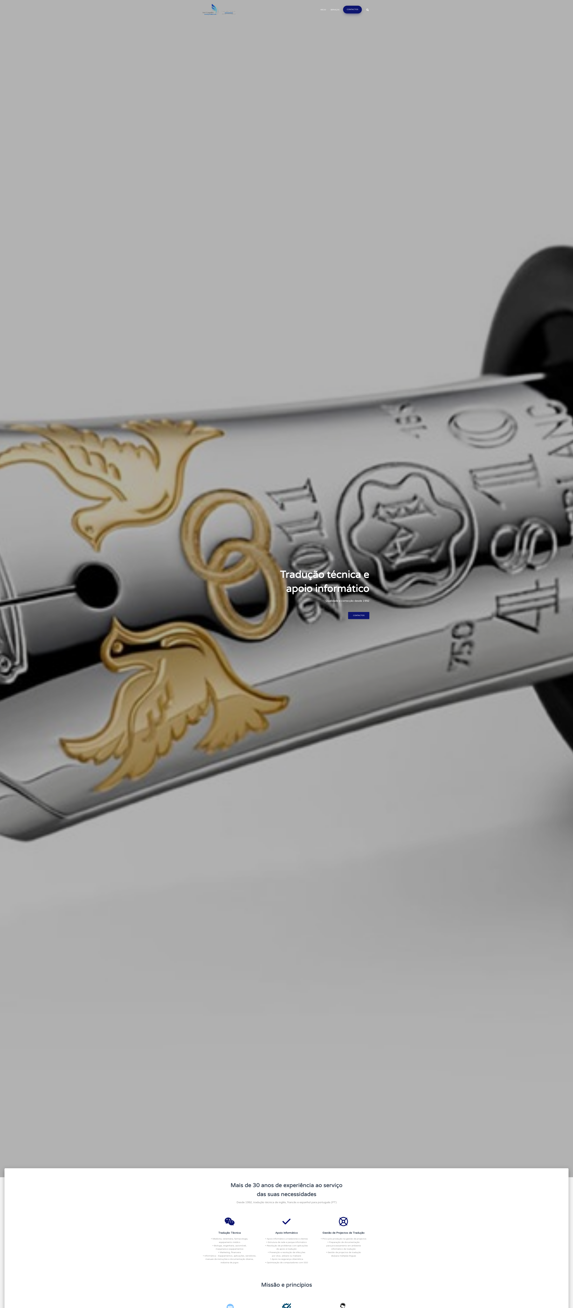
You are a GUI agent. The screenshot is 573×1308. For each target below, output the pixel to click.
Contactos (352, 9)
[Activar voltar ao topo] (567, 1302)
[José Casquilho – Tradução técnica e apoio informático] (219, 9)
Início (323, 10)
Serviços (335, 10)
